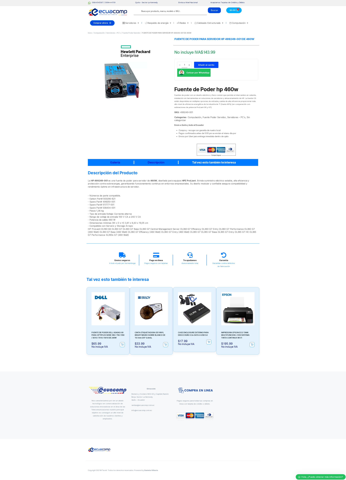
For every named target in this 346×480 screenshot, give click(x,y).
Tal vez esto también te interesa (214, 162)
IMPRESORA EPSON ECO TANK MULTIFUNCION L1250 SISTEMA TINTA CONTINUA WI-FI (235, 335)
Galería (115, 162)
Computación (239, 23)
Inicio (90, 33)
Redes (183, 23)
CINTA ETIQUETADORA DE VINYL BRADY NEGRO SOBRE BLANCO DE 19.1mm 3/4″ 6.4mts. (150, 335)
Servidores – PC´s (113, 33)
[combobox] (170, 11)
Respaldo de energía (157, 23)
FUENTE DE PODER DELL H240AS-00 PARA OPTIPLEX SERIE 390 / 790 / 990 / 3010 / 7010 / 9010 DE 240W (108, 335)
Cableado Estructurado (209, 23)
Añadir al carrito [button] (122, 344)
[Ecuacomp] (99, 450)
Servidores (130, 23)
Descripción (156, 162)
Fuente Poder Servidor (131, 33)
